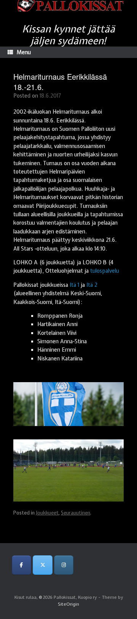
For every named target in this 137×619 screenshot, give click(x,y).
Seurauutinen (75, 513)
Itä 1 (74, 284)
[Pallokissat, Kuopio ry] (68, 5)
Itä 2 (91, 284)
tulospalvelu (104, 270)
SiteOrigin (68, 604)
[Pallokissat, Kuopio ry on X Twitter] (42, 565)
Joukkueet (47, 513)
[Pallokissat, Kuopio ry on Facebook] (21, 565)
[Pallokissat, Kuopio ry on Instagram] (63, 565)
